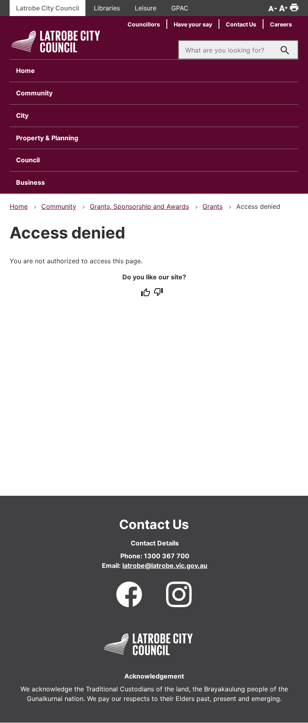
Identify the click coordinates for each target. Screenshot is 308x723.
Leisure (145, 8)
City (22, 115)
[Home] (56, 53)
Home (25, 71)
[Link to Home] (148, 643)
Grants (213, 206)
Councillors (144, 24)
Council (28, 160)
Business (30, 182)
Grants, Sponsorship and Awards (139, 206)
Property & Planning (47, 138)
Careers (281, 24)
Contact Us (241, 24)
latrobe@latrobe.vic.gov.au (164, 565)
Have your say (193, 24)
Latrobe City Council (47, 8)
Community (34, 93)
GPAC (179, 8)
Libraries (107, 8)
